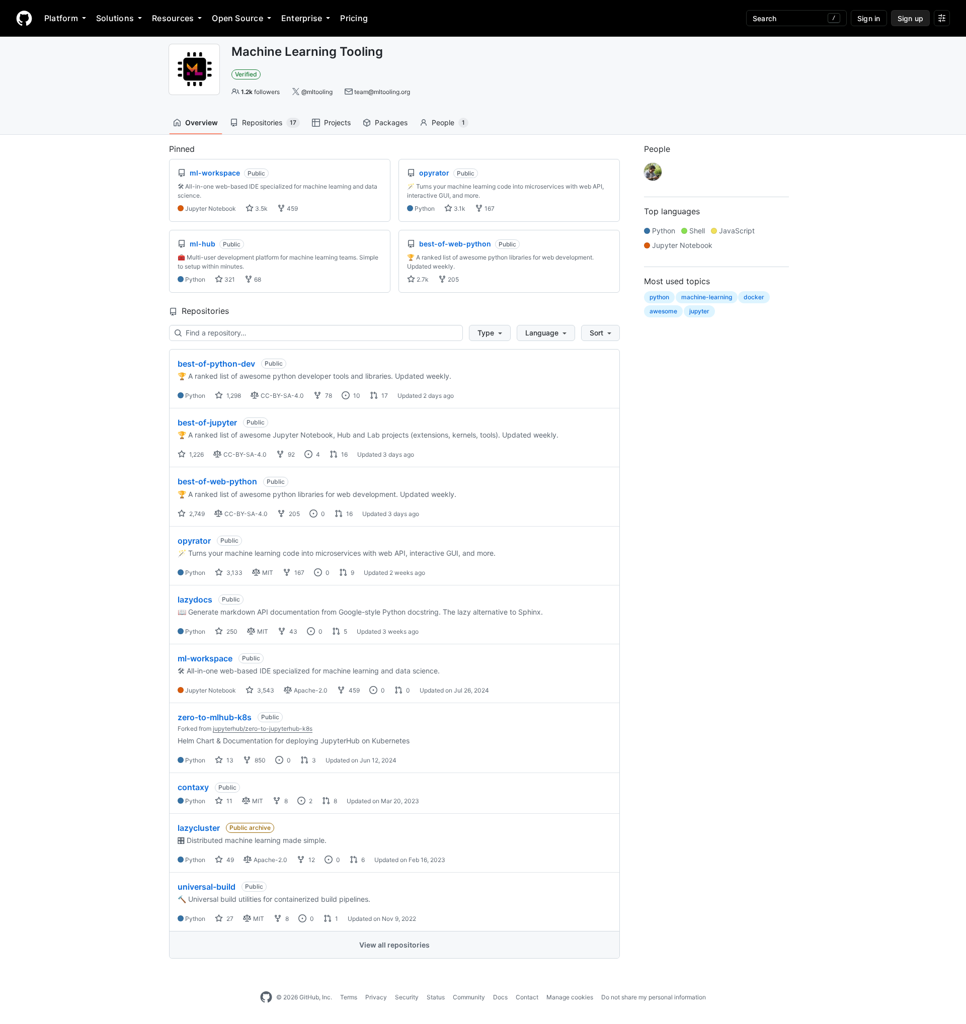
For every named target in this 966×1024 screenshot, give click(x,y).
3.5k (261, 208)
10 (356, 395)
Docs (500, 997)
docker (754, 297)
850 (259, 760)
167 (489, 208)
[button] (490, 333)
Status (436, 997)
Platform (61, 18)
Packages (391, 122)
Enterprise (301, 18)
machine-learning (706, 297)
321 (229, 279)
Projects (337, 122)
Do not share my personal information (653, 997)
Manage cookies (569, 997)
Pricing (354, 18)
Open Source (237, 18)
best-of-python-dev (216, 364)
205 (452, 279)
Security (407, 997)
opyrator (194, 541)
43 (292, 631)
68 (257, 279)
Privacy (376, 997)
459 (291, 208)
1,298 (233, 395)
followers (260, 92)
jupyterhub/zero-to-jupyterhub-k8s (262, 728)
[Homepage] (24, 18)
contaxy (193, 787)
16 (344, 454)
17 (384, 395)
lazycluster (199, 828)
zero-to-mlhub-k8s (215, 717)
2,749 (196, 514)
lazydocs (195, 599)
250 (231, 631)
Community (469, 997)
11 (228, 801)
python (659, 297)
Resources (173, 18)
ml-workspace (205, 658)
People (448, 122)
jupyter (699, 311)
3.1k (458, 208)
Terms (348, 997)
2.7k (422, 279)
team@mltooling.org (382, 92)
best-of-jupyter (207, 422)
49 (229, 860)
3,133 (234, 572)
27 (229, 918)
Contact (527, 997)
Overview (201, 122)
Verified (246, 74)
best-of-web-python (217, 481)
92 (290, 454)
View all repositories (394, 945)
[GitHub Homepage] (266, 997)
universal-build (206, 887)
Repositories (269, 122)
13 (229, 760)
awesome (663, 311)
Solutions (115, 18)
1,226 (196, 454)
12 (311, 860)
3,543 (265, 690)
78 (328, 395)
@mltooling (317, 92)
